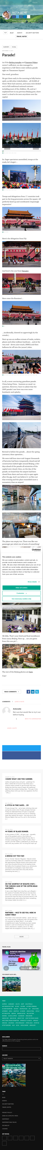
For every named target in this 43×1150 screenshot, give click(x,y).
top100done (7, 1025)
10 (17, 375)
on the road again (32, 1018)
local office (13, 1016)
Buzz (11, 33)
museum (13, 1018)
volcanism (24, 1025)
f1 (30, 1009)
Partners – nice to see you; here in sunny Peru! (20, 914)
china (23, 1006)
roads (36, 1020)
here (31, 672)
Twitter (17, 16)
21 (35, 375)
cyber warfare (7, 1009)
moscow (5, 1018)
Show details (32, 582)
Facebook (13, 16)
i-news (23, 1011)
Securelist (5, 1125)
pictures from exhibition (11, 1020)
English (34, 2)
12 (20, 375)
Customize (20, 593)
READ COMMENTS (11, 692)
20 (33, 375)
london (21, 1016)
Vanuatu (25, 271)
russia (5, 1023)
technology (20, 1023)
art (23, 1004)
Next (36, 147)
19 (31, 375)
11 (19, 375)
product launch (26, 1020)
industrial (30, 1011)
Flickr (32, 1138)
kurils (5, 1016)
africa (5, 1004)
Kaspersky (5, 1119)
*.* (5, 33)
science (11, 1023)
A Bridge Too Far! (14, 856)
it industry (6, 1013)
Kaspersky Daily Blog (9, 1122)
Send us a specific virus (10, 1116)
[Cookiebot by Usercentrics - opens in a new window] (32, 550)
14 (23, 375)
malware (29, 1016)
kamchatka (21, 1013)
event (16, 1009)
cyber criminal (32, 1006)
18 (30, 375)
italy (38, 1011)
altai (18, 1004)
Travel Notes (21, 36)
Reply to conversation (33, 719)
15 (25, 375)
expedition (23, 1009)
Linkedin (24, 16)
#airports (6, 47)
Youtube (27, 1138)
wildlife (33, 1025)
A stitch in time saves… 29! (17, 805)
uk (14, 1025)
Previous (7, 147)
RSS (4, 1143)
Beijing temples (15, 62)
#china (14, 47)
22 (36, 375)
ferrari (5, 1011)
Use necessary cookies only (21, 599)
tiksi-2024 (29, 1023)
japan (14, 1013)
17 (28, 375)
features (36, 1009)
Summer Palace (31, 62)
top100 (37, 1023)
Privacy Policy (7, 1112)
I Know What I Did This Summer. (19, 779)
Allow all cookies (21, 588)
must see (21, 1018)
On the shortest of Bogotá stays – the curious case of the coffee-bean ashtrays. (21, 886)
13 (22, 375)
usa (18, 1025)
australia (29, 1004)
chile (17, 1006)
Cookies (5, 1129)
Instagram (21, 16)
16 (27, 375)
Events (19, 33)
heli (11, 1011)
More (22, 937)
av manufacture (8, 1006)
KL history (31, 1013)
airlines (11, 1004)
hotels (16, 1011)
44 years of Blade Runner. (17, 831)
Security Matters (32, 33)
